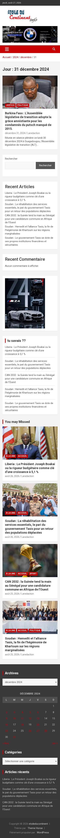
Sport (33, 573)
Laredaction (33, 133)
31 (14, 736)
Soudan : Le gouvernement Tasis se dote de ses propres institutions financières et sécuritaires (29, 241)
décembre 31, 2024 (15, 133)
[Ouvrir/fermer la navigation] (6, 49)
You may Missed (17, 422)
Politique (22, 105)
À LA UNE (10, 456)
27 (37, 730)
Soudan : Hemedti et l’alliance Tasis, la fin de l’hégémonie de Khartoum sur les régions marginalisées (29, 230)
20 (37, 724)
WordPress (43, 832)
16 (6, 724)
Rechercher (11, 158)
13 (37, 718)
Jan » (55, 743)
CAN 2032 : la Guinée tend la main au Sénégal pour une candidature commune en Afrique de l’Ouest (29, 219)
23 (6, 730)
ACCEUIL (22, 456)
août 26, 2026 (12, 476)
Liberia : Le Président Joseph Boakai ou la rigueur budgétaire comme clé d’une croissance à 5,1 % (27, 196)
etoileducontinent (38, 823)
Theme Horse (35, 828)
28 (45, 730)
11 (22, 718)
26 (30, 730)
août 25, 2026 (12, 593)
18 (22, 724)
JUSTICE (10, 105)
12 (30, 718)
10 (14, 718)
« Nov (5, 743)
